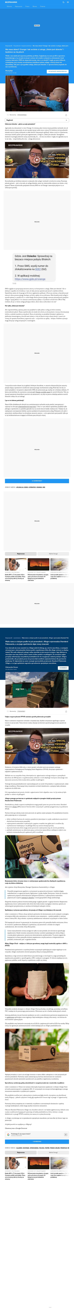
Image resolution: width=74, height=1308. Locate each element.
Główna (9, 6)
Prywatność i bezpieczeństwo (58, 71)
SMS (44, 487)
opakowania (10, 1017)
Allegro (14, 807)
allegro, (19, 1148)
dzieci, (26, 487)
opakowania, (34, 1148)
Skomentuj (18, 115)
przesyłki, (63, 1148)
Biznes (35, 6)
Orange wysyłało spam (43, 392)
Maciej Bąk (9, 71)
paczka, (42, 1148)
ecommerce (63, 668)
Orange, (39, 487)
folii (42, 1095)
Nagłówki (9, 120)
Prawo (27, 6)
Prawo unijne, (55, 1148)
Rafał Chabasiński (63, 572)
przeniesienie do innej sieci (27, 406)
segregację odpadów (27, 898)
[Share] (66, 115)
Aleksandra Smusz (11, 667)
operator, (32, 487)
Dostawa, (26, 1148)
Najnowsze (18, 6)
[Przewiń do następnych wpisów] (67, 568)
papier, (47, 1148)
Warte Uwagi (53, 554)
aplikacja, (20, 487)
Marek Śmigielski (41, 572)
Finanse (42, 6)
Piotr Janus (16, 572)
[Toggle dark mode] (63, 2)
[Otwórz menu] (67, 2)
